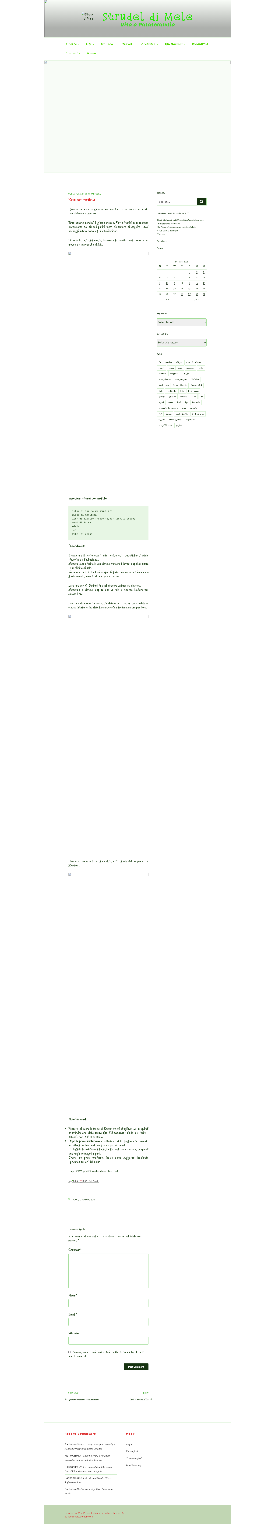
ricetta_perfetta (182, 413)
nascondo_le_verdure (168, 408)
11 (159, 283)
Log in (129, 1444)
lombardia (196, 402)
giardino (172, 396)
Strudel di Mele (147, 16)
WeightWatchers (165, 425)
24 (204, 288)
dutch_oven (164, 385)
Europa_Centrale (180, 385)
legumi (161, 402)
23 (197, 288)
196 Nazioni (174, 44)
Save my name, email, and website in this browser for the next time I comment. (106, 1354)
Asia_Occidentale (193, 362)
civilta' (200, 367)
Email (72, 1314)
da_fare (186, 373)
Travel (127, 44)
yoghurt (179, 425)
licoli (179, 402)
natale (184, 408)
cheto (180, 367)
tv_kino (162, 419)
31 (204, 294)
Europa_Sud (196, 385)
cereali (171, 367)
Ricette (71, 44)
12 (167, 283)
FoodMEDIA (200, 44)
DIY (195, 373)
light (186, 402)
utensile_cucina (175, 419)
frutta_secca (193, 390)
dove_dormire (165, 379)
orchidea (193, 408)
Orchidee (148, 44)
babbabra (96, 194)
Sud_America (198, 413)
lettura (170, 402)
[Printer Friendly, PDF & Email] (83, 1180)
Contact (72, 53)
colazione (162, 373)
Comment (74, 1250)
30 (197, 294)
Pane (93, 1200)
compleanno (174, 373)
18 (160, 288)
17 (204, 283)
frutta (182, 390)
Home (91, 53)
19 (167, 288)
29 (189, 294)
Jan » (196, 299)
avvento (161, 367)
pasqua (169, 413)
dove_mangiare (181, 379)
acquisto (169, 362)
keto (194, 396)
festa (160, 390)
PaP (160, 413)
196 (160, 362)
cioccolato (190, 367)
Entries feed (132, 1451)
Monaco (107, 44)
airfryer (179, 362)
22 (189, 288)
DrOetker (195, 379)
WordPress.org (133, 1465)
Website (73, 1333)
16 (197, 283)
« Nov (166, 299)
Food (75, 1200)
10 (204, 277)
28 (182, 294)
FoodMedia (171, 390)
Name (72, 1295)
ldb (201, 396)
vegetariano (191, 419)
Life (89, 44)
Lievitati (84, 1200)
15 (189, 283)
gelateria (162, 396)
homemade (184, 396)
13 (174, 283)
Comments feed (133, 1458)
